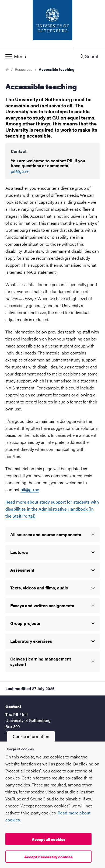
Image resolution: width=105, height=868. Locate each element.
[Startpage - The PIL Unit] (52, 24)
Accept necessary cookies (48, 856)
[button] (37, 56)
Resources (23, 69)
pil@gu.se (20, 171)
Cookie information (31, 736)
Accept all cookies (48, 839)
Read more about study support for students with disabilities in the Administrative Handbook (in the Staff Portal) (52, 509)
